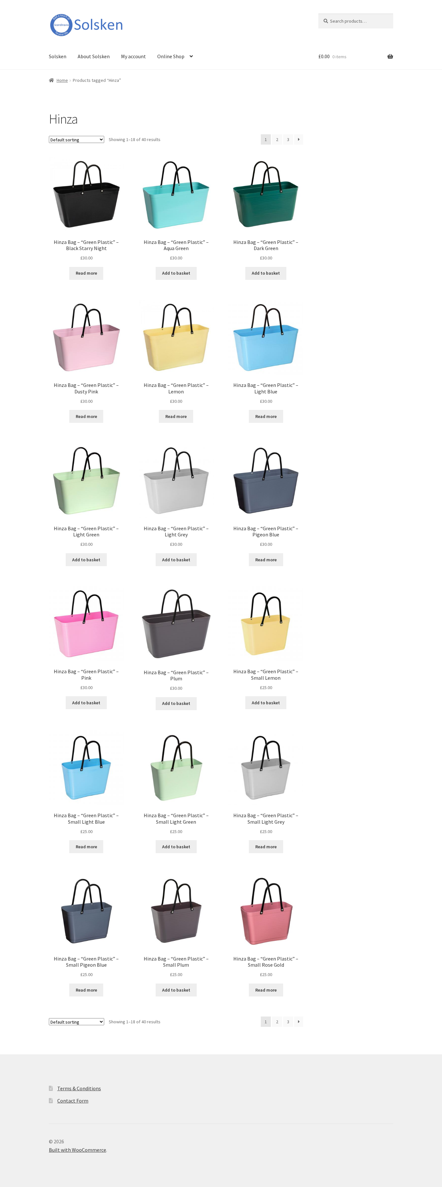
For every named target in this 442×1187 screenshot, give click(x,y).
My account (133, 56)
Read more (86, 273)
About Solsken (94, 56)
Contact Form (72, 1100)
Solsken (57, 56)
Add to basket (176, 273)
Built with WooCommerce (77, 1150)
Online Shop (170, 56)
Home (62, 80)
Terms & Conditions (79, 1088)
